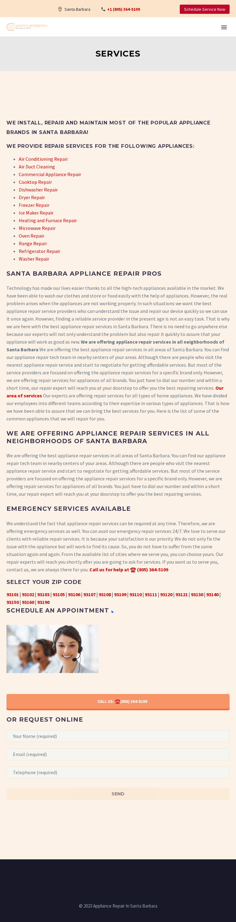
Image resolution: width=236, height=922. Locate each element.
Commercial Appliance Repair (50, 174)
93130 (197, 594)
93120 (166, 594)
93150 (12, 602)
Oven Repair (31, 236)
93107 (89, 594)
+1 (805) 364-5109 (123, 9)
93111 (151, 594)
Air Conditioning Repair (43, 159)
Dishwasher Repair (38, 190)
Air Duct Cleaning (37, 167)
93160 (28, 602)
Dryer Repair (32, 197)
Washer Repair (34, 259)
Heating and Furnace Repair (48, 220)
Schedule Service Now (204, 9)
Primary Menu (224, 27)
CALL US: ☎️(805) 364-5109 (122, 701)
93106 (74, 594)
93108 (105, 594)
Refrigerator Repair (39, 251)
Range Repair (33, 243)
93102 (28, 594)
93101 (12, 594)
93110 (135, 594)
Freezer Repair (34, 205)
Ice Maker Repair (36, 213)
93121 (181, 594)
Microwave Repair (37, 228)
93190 (43, 602)
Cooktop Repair (35, 182)
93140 (212, 594)
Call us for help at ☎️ (112, 569)
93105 (59, 594)
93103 (43, 594)
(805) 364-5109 (152, 569)
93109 (120, 594)
